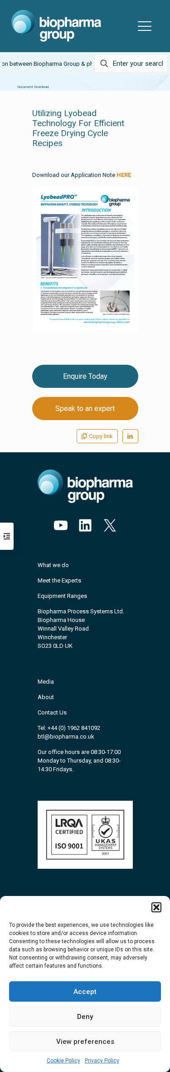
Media (46, 681)
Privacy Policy (102, 1060)
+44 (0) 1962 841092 (74, 727)
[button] (156, 907)
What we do (53, 565)
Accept (85, 992)
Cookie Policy (63, 1060)
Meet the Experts (59, 580)
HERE (124, 174)
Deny (85, 1017)
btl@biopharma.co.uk (66, 736)
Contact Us (52, 712)
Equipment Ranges (62, 595)
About (46, 697)
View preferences (85, 1042)
